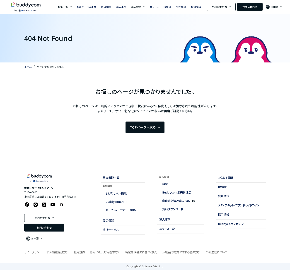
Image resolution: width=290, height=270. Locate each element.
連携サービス (111, 230)
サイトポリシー (33, 252)
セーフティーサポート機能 (121, 210)
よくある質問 (225, 178)
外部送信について (216, 252)
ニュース (154, 7)
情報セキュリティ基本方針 (104, 252)
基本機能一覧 (111, 178)
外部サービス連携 (86, 7)
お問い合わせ (250, 7)
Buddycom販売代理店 (176, 192)
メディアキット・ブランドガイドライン (238, 205)
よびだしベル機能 (116, 193)
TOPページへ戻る (143, 127)
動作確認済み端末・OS (176, 201)
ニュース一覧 (167, 229)
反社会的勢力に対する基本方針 (181, 252)
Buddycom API (116, 202)
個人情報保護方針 (58, 252)
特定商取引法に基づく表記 (141, 252)
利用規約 (79, 252)
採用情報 (196, 7)
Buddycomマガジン (231, 224)
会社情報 (181, 7)
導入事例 (121, 7)
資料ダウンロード (172, 209)
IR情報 (167, 7)
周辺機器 (106, 7)
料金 (165, 184)
